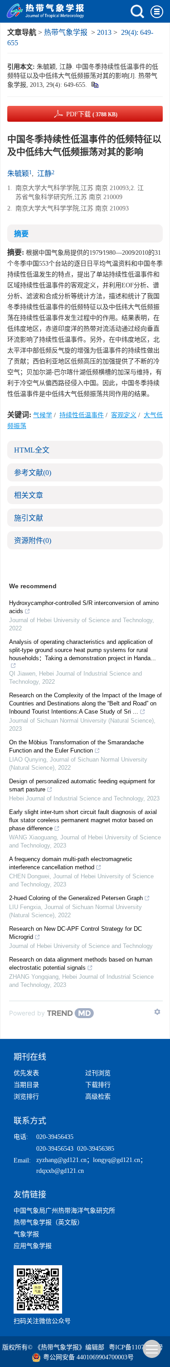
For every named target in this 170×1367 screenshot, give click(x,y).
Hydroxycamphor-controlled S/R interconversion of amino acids (84, 607)
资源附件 (32, 540)
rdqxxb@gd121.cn (60, 1170)
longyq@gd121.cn (116, 1160)
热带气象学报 (65, 32)
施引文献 (28, 518)
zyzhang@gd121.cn (61, 1160)
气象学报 (26, 1234)
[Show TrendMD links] (157, 1011)
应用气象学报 (33, 1246)
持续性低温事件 (81, 415)
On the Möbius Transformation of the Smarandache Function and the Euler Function (76, 746)
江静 (44, 173)
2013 (104, 32)
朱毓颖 (18, 173)
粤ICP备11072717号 (136, 1347)
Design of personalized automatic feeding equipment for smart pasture (82, 785)
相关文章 (28, 495)
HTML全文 (31, 450)
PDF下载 (91, 114)
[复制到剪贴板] (94, 84)
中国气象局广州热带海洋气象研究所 (64, 1210)
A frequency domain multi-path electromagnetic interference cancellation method (70, 863)
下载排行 (98, 1084)
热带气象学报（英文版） (48, 1222)
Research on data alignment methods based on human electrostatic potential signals (80, 963)
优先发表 (26, 1073)
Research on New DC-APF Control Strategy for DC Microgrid (75, 932)
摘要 (21, 234)
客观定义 (123, 415)
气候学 (42, 415)
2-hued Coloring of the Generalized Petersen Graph (76, 898)
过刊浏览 (98, 1073)
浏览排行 (26, 1096)
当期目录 (26, 1084)
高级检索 (98, 1096)
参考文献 (32, 472)
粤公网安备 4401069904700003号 (88, 1357)
